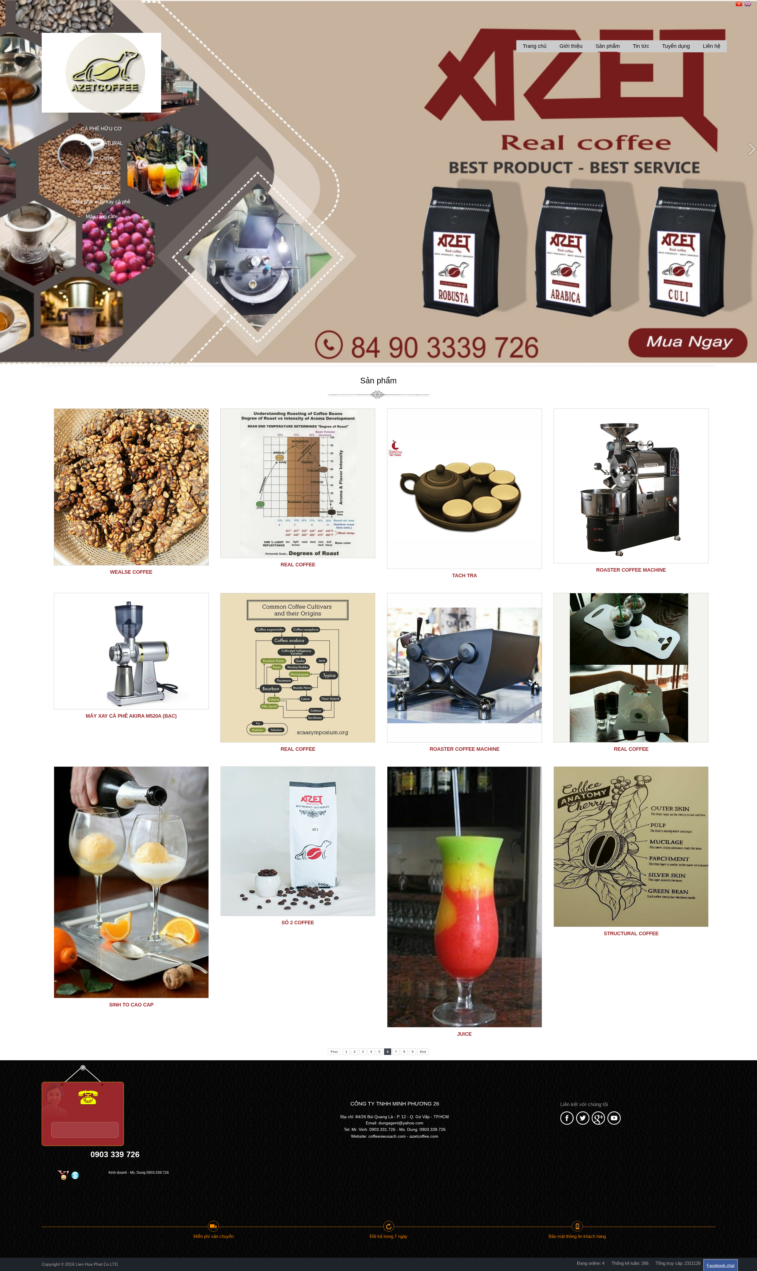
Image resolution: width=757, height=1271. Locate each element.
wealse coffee (131, 572)
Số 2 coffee (298, 922)
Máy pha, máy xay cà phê (101, 202)
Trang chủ (534, 46)
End (423, 1051)
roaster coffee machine (631, 570)
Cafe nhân (101, 172)
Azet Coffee (101, 158)
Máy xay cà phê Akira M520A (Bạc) (131, 716)
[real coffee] (298, 483)
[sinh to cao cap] (131, 882)
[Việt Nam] (739, 4)
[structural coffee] (631, 847)
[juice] (464, 897)
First (334, 1051)
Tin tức (641, 46)
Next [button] (751, 148)
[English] (748, 4)
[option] (378, 182)
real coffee (298, 565)
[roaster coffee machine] (631, 486)
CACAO (101, 187)
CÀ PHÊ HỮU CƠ (101, 129)
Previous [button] (6, 148)
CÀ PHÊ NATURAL (101, 143)
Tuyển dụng (676, 46)
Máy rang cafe (101, 216)
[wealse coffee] (131, 487)
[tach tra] (464, 489)
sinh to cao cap (131, 1005)
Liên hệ (711, 46)
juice (464, 1034)
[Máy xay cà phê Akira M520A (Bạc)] (131, 651)
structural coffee (631, 933)
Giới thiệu (571, 46)
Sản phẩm (608, 46)
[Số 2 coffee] (298, 841)
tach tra (464, 575)
